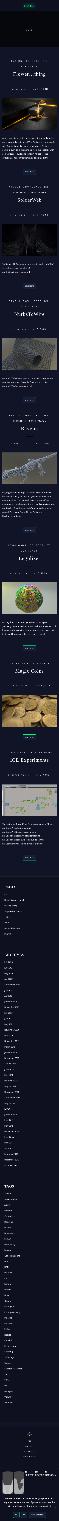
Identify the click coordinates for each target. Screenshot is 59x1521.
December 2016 (11, 1091)
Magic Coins (29, 671)
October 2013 (10, 1165)
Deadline (8, 1221)
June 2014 (9, 1137)
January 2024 (10, 1001)
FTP (6, 894)
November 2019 (11, 1041)
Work (6, 922)
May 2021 (8, 1024)
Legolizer (29, 558)
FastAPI (7, 1238)
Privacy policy (37, 1515)
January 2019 (10, 1052)
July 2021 (8, 1018)
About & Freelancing (13, 928)
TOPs (6, 1380)
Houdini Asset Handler (15, 900)
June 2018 (9, 1069)
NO (24, 1515)
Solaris (7, 1362)
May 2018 (8, 1074)
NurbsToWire (29, 314)
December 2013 (11, 1159)
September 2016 (12, 1097)
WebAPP (8, 1402)
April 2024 (9, 995)
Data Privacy (29, 1451)
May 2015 (8, 1125)
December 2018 (11, 1058)
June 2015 (9, 1120)
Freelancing (9, 1244)
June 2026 (9, 967)
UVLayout (9, 1391)
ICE (27, 60)
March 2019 (9, 1046)
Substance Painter (13, 1368)
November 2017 (11, 1080)
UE (5, 1385)
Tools (7, 916)
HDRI (6, 1267)
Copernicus (9, 1216)
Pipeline (8, 1317)
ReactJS (7, 1334)
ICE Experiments (29, 760)
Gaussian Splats (12, 1255)
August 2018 (10, 1063)
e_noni (42, 88)
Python (7, 1329)
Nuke (6, 1295)
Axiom (7, 1204)
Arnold (15, 186)
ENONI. (29, 6)
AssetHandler (10, 1199)
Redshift (39, 60)
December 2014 (11, 1131)
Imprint (7, 933)
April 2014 (9, 1148)
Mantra (7, 1289)
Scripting (8, 1351)
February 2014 (11, 1154)
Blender (8, 1210)
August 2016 (10, 1103)
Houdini (8, 1272)
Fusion (16, 60)
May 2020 (8, 1035)
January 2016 (10, 1114)
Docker (7, 1227)
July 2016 (8, 1108)
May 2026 (8, 973)
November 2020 (11, 1029)
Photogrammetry (12, 1312)
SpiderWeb (29, 200)
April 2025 (9, 979)
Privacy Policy (10, 905)
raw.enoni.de (29, 1456)
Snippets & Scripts (13, 911)
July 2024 (8, 990)
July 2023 (8, 1012)
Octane (7, 1300)
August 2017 (10, 1086)
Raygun (29, 428)
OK (16, 1515)
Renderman (10, 1346)
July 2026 (8, 962)
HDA (6, 1261)
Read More (29, 172)
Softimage (29, 66)
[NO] (55, 1507)
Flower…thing (29, 74)
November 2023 (11, 1007)
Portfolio (8, 1323)
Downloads (32, 186)
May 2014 (8, 1142)
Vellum (7, 1396)
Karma (7, 1283)
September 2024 (12, 984)
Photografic (9, 1306)
